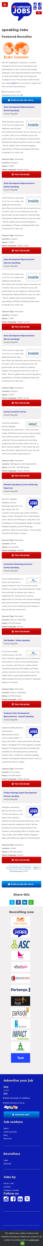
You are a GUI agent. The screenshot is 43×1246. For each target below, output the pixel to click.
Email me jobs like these (22, 100)
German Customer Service (15, 411)
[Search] (39, 12)
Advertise (7, 1163)
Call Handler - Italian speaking (17, 640)
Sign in (6, 1128)
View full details (22, 174)
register (14, 83)
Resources (8, 1138)
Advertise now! (22, 1114)
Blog (5, 1135)
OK (22, 1243)
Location (7, 1187)
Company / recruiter (11, 1190)
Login (6, 1160)
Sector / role (9, 1183)
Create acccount (10, 1132)
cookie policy (34, 1240)
